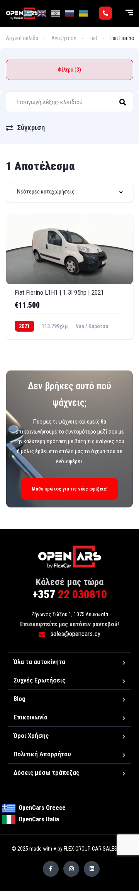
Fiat (93, 38)
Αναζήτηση (63, 38)
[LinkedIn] (92, 869)
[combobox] (69, 192)
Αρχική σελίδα (22, 38)
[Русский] (70, 13)
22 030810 (69, 594)
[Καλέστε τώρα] (105, 13)
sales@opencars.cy (74, 633)
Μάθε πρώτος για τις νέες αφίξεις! (69, 489)
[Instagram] (71, 869)
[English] (42, 13)
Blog (19, 698)
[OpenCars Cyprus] (70, 557)
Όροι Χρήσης (31, 735)
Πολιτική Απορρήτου (42, 754)
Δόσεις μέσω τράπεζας (46, 772)
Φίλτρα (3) (69, 69)
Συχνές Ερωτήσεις (39, 680)
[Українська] (84, 13)
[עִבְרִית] (56, 13)
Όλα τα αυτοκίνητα (39, 662)
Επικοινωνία (30, 717)
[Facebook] (51, 869)
